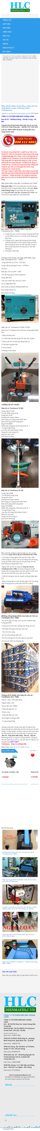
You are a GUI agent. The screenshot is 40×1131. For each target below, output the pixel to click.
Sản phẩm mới (8, 751)
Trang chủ (6, 56)
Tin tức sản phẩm (15, 56)
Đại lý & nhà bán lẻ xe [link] (10, 1033)
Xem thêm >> (34, 750)
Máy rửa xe (25, 747)
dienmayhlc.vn (20, 7)
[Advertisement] (20, 81)
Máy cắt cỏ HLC (27, 56)
